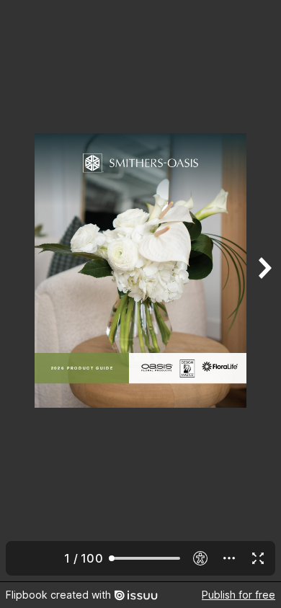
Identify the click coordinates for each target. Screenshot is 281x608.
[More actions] (229, 558)
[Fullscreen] (258, 558)
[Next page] (263, 290)
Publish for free (238, 595)
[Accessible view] (200, 558)
